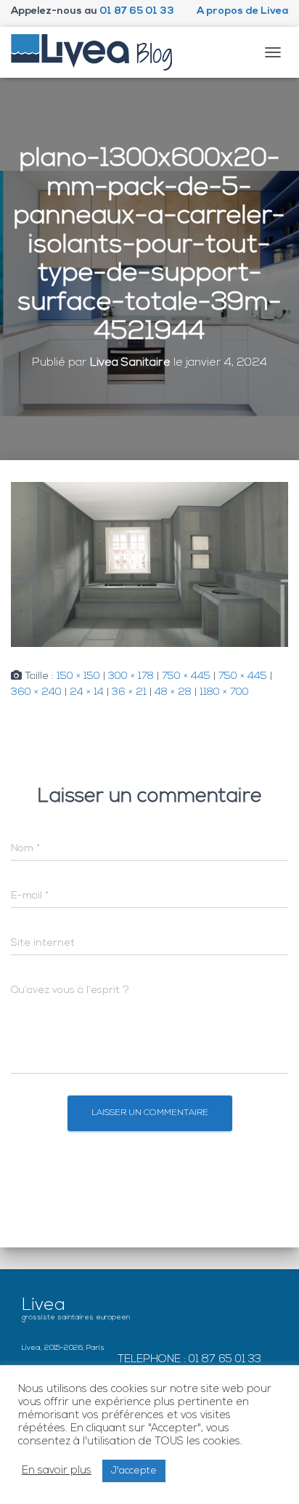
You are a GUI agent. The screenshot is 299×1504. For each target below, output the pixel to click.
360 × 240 (36, 692)
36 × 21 (129, 692)
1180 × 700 (224, 692)
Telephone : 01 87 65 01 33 (189, 1359)
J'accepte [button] (134, 1471)
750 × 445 (186, 676)
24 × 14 (87, 692)
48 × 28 (173, 692)
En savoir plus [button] (56, 1470)
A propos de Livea (242, 11)
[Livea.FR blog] (97, 52)
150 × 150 (78, 676)
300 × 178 (131, 676)
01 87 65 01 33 (136, 11)
